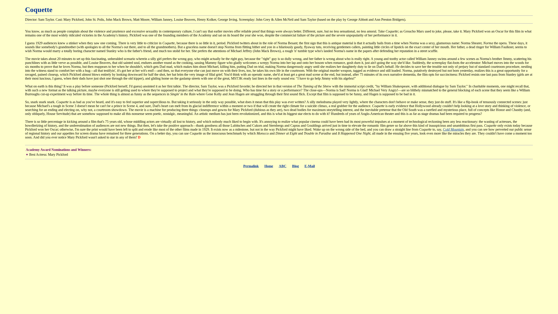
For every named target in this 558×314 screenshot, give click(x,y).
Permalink (251, 166)
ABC (282, 166)
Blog (295, 166)
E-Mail (310, 166)
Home (268, 166)
